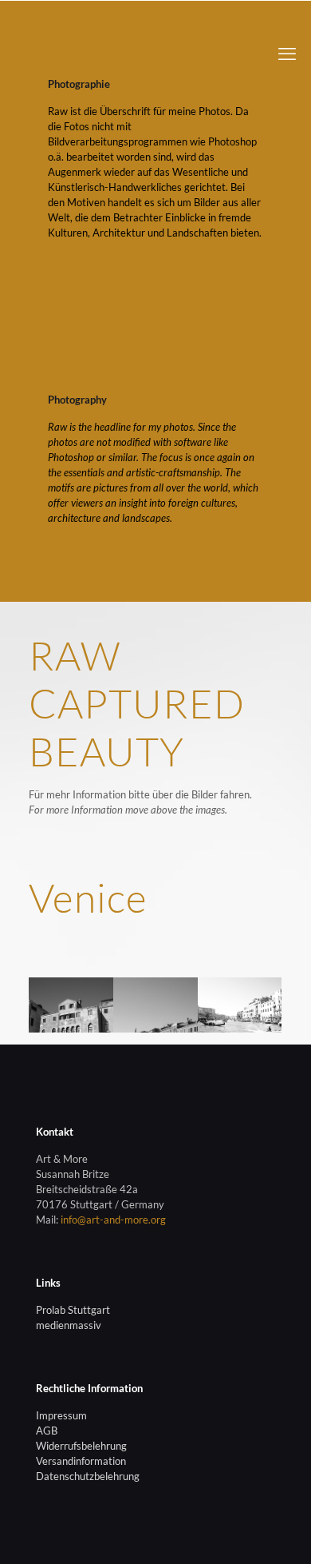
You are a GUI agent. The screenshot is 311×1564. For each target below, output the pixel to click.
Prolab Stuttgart (73, 1309)
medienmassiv (68, 1325)
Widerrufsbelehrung (81, 1445)
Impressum (61, 1415)
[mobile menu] (287, 56)
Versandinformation (81, 1461)
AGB (46, 1430)
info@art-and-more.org (113, 1219)
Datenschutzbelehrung (88, 1476)
